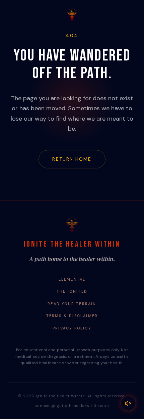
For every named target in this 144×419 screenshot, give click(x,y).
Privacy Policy (72, 328)
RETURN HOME (71, 159)
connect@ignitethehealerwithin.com (72, 405)
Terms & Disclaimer (72, 315)
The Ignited (72, 291)
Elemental (72, 279)
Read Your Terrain (72, 303)
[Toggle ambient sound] (128, 403)
